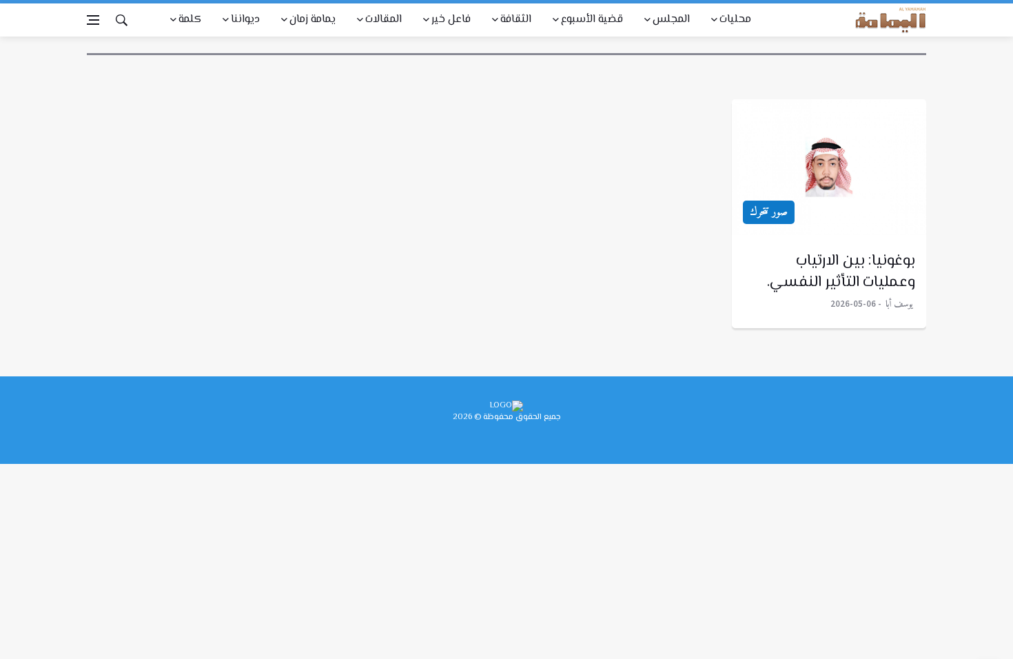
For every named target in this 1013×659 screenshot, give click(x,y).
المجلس (671, 19)
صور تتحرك (769, 212)
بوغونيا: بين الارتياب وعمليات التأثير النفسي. (841, 272)
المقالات (383, 19)
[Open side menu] (93, 20)
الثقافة (515, 19)
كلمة (189, 19)
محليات (735, 19)
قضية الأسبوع (592, 19)
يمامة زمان (312, 19)
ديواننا (245, 19)
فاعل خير (451, 19)
